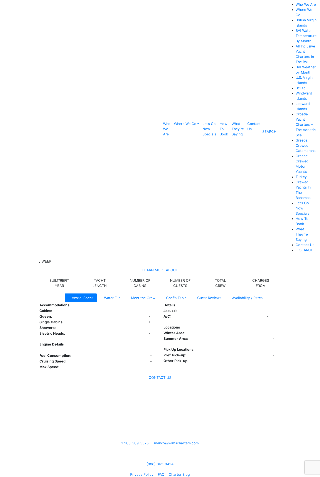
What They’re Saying (238, 128)
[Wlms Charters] (160, 469)
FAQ (161, 474)
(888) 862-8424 (160, 464)
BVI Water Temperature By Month (306, 35)
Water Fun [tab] (111, 298)
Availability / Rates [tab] (247, 298)
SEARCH (305, 250)
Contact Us (254, 126)
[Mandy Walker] (149, 469)
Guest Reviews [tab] (208, 298)
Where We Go (185, 123)
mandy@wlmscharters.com (176, 443)
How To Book (224, 128)
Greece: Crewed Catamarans (305, 145)
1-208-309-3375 (135, 443)
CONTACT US (160, 377)
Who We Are (166, 128)
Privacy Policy (141, 474)
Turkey (301, 177)
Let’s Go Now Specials (209, 128)
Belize (300, 88)
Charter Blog (179, 474)
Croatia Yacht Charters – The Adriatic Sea (306, 124)
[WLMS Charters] (152, 469)
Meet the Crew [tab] (142, 298)
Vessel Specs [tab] (82, 298)
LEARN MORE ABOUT (160, 270)
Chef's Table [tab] (176, 298)
